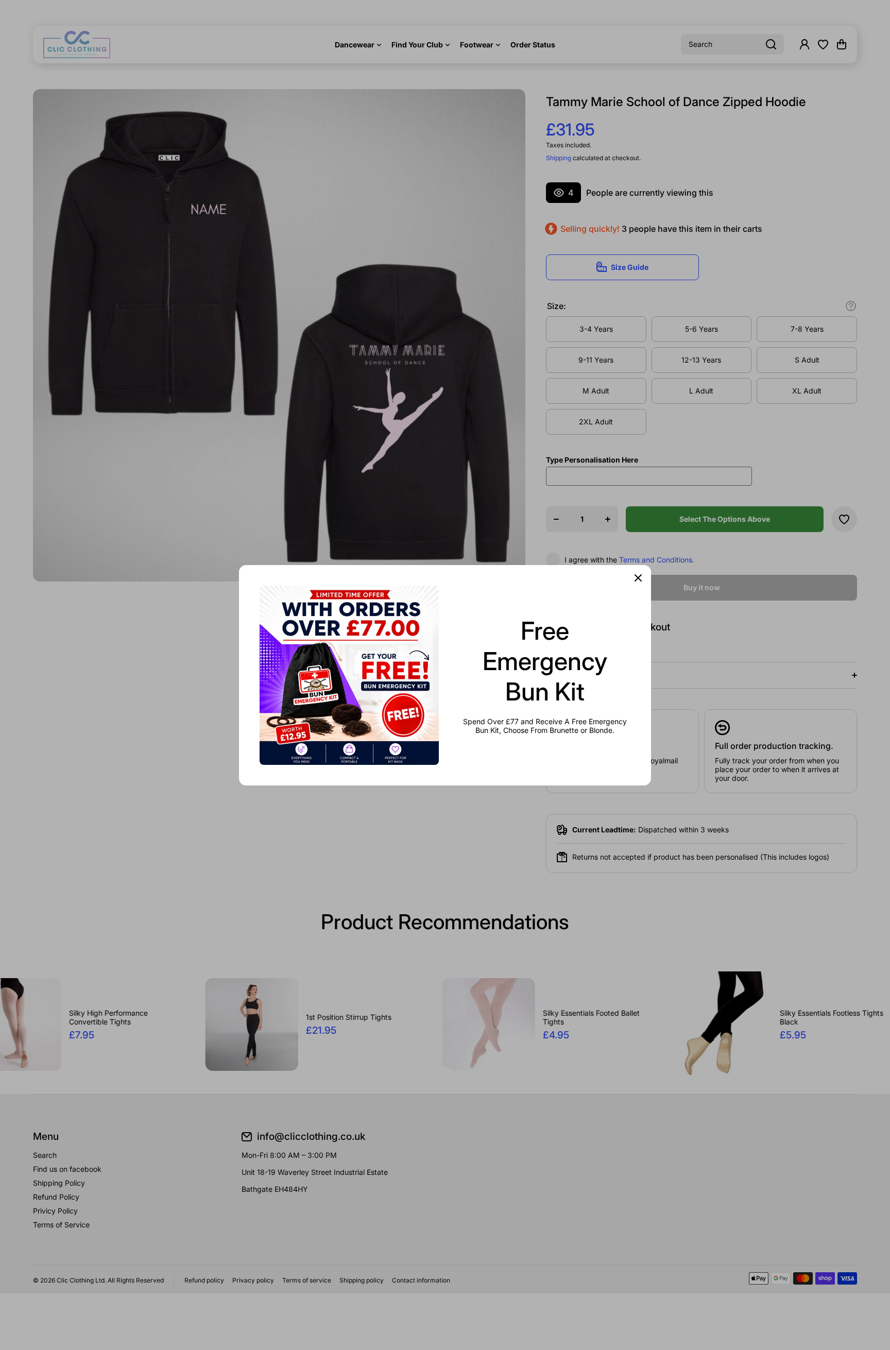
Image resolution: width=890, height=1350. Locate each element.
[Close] (638, 578)
